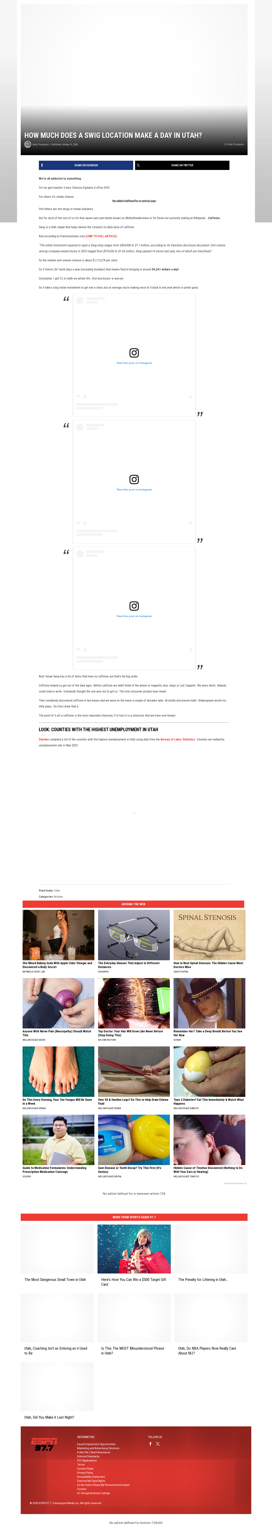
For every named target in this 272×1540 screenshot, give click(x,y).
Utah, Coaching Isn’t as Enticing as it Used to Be (55, 1350)
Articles (58, 896)
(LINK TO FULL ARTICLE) (101, 236)
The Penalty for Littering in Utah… (203, 1279)
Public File (83, 1452)
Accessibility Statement (91, 1476)
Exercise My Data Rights (91, 1480)
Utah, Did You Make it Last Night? (49, 1417)
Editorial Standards (88, 1456)
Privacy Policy (85, 1472)
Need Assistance (100, 1452)
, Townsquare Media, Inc (65, 1503)
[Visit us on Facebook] (152, 1444)
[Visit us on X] (159, 1444)
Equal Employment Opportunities (96, 1444)
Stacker (44, 739)
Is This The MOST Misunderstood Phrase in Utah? (132, 1350)
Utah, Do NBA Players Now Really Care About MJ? (207, 1350)
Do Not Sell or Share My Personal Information (103, 1484)
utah (57, 890)
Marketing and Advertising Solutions (98, 1448)
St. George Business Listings (93, 1493)
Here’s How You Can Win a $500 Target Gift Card (133, 1281)
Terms (81, 1464)
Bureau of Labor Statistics (178, 739)
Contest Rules (85, 1468)
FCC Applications (87, 1460)
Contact (81, 1489)
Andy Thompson (41, 144)
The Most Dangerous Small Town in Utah (55, 1279)
